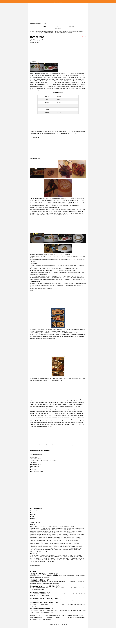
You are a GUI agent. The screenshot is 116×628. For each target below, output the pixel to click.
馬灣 (33, 561)
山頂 (77, 559)
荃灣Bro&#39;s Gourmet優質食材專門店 (38, 528)
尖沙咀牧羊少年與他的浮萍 (54, 543)
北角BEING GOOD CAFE (60, 542)
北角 (38, 556)
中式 (74, 31)
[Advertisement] (58, 13)
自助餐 (44, 31)
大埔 (66, 555)
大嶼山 (68, 559)
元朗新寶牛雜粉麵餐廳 (68, 549)
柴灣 (80, 556)
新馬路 (65, 556)
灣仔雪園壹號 (33, 532)
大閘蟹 (68, 32)
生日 (64, 32)
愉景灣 (41, 561)
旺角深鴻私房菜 (33, 548)
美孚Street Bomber (64, 546)
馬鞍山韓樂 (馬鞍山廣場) (69, 528)
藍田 (58, 558)
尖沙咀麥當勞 (78, 548)
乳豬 (66, 32)
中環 (55, 555)
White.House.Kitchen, (34, 460)
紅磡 (60, 555)
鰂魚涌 (37, 558)
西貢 (53, 558)
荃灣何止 (32, 526)
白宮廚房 (44, 23)
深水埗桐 (70, 540)
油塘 (40, 559)
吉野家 (51, 32)
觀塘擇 (66, 540)
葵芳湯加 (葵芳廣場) (59, 526)
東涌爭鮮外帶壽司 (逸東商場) (71, 542)
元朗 (34, 555)
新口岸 (82, 558)
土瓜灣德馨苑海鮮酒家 (50, 526)
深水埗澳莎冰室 (67, 526)
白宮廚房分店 (34, 511)
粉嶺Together (56, 531)
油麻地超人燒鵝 (63, 531)
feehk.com (58, 624)
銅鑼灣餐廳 (39, 23)
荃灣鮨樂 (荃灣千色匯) (57, 539)
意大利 (37, 32)
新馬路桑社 (65, 534)
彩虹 (83, 559)
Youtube (33, 512)
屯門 (42, 555)
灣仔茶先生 (80, 545)
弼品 (54, 32)
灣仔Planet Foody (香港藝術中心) (61, 529)
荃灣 (39, 555)
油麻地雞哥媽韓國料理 (41, 540)
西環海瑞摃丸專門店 (64, 543)
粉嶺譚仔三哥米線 (80, 534)
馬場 (36, 561)
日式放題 (66, 31)
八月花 (62, 31)
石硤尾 (43, 559)
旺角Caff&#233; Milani (77, 532)
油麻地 (58, 556)
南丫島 (49, 561)
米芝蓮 (76, 31)
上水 (40, 558)
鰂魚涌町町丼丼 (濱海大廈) (54, 537)
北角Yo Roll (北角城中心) (35, 543)
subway (31, 32)
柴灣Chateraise (72, 529)
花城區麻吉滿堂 (56, 546)
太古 (48, 558)
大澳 (46, 561)
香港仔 (45, 558)
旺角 (69, 31)
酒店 (71, 32)
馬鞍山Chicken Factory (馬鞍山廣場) (64, 532)
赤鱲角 (70, 558)
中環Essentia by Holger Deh (52, 540)
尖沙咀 (31, 555)
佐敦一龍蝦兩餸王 (38, 534)
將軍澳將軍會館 (77, 549)
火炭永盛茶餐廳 (41, 545)
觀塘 (49, 32)
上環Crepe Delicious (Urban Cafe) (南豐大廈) (65, 548)
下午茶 (54, 31)
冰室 (38, 31)
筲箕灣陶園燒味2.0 (43, 542)
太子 (82, 555)
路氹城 (62, 556)
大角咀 (71, 555)
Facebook (33, 514)
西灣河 (64, 558)
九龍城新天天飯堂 (33, 539)
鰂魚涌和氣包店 (39, 532)
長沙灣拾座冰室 (49, 539)
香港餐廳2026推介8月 (35, 565)
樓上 (56, 32)
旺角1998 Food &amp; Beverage (44, 548)
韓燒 (82, 31)
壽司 (62, 32)
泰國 (39, 32)
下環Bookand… (33, 540)
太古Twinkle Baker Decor (35, 529)
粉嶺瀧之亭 (53, 548)
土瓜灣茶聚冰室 (39, 531)
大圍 (68, 556)
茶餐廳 (51, 31)
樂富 (52, 559)
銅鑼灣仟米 (75, 545)
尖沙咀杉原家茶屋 (44, 543)
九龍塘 (48, 559)
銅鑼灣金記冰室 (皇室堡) (79, 528)
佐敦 (80, 555)
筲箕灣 (34, 558)
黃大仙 (82, 556)
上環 (42, 31)
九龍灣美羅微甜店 (41, 539)
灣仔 (50, 555)
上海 (34, 32)
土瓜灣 (40, 556)
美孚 (46, 559)
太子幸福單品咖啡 (40, 536)
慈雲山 (79, 558)
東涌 (55, 558)
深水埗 (52, 555)
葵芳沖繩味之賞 (78, 539)
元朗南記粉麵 (63, 545)
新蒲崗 (52, 556)
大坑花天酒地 (69, 545)
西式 (36, 31)
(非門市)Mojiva (46, 537)
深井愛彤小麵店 (51, 542)
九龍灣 (74, 555)
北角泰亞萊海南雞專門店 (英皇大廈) (55, 534)
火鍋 (44, 32)
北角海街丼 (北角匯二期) (48, 531)
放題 (47, 31)
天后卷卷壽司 (71, 539)
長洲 (76, 558)
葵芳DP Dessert (33, 536)
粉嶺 (71, 556)
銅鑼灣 (58, 99)
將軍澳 (63, 555)
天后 (43, 558)
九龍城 (55, 556)
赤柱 (75, 559)
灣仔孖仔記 (69, 537)
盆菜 (40, 31)
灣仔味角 (56, 549)
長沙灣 (31, 556)
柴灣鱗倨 (32, 534)
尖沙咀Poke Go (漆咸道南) (39, 526)
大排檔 (79, 31)
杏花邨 (52, 561)
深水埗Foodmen (74, 526)
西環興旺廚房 (47, 545)
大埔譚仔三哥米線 (51, 528)
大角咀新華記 (74, 531)
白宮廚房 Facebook (39, 471)
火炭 (67, 558)
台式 (60, 32)
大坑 (57, 559)
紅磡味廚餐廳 (33, 531)
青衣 (31, 558)
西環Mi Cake (61, 540)
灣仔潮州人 (69, 531)
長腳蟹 (71, 31)
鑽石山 (54, 559)
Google (33, 518)
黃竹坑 (34, 559)
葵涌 (78, 555)
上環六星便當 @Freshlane (35, 549)
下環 (51, 558)
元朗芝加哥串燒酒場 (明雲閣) (36, 537)
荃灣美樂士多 (65, 539)
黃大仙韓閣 (47, 536)
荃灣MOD (71, 543)
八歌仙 (57, 31)
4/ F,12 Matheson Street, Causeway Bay (47, 460)
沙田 (58, 555)
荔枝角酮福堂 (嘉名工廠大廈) (56, 536)
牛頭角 (61, 558)
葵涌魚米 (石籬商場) (34, 551)
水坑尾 (71, 559)
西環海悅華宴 (76, 543)
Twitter (33, 516)
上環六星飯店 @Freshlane (68, 536)
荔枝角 (73, 556)
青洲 (38, 561)
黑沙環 (77, 556)
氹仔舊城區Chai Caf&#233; (79, 536)
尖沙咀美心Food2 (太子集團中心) (37, 546)
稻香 (42, 32)
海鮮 (58, 32)
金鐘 (31, 559)
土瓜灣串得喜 (78, 529)
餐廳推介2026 (33, 23)
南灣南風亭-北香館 (47, 532)
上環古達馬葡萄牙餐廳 (55, 545)
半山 (63, 559)
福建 (60, 31)
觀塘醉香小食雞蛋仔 (48, 546)
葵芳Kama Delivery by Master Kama (46, 551)
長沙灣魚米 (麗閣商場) (34, 542)
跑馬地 (80, 559)
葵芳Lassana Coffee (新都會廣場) (75, 546)
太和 (65, 559)
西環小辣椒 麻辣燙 (72, 534)
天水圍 (35, 556)
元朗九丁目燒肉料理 (76, 537)
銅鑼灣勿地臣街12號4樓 (38, 39)
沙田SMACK (61, 549)
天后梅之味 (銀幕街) (59, 528)
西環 (68, 555)
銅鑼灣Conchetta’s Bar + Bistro (47, 549)
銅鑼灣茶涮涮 (80, 531)
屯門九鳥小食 (63, 537)
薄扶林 (60, 559)
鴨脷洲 (73, 558)
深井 (31, 561)
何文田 (37, 559)
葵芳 (49, 556)
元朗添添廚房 (75, 540)
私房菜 (46, 32)
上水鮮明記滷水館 (33, 545)
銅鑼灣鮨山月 (45, 534)
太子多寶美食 (54, 532)
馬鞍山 (46, 556)
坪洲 (44, 561)
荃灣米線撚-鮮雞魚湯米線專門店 (47, 529)
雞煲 (49, 31)
